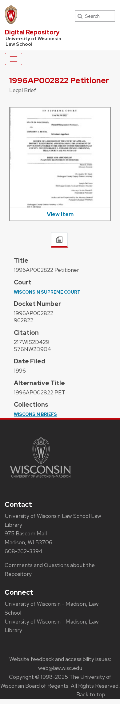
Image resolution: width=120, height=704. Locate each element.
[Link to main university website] (40, 478)
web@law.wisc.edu (60, 667)
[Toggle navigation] (13, 59)
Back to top (90, 694)
